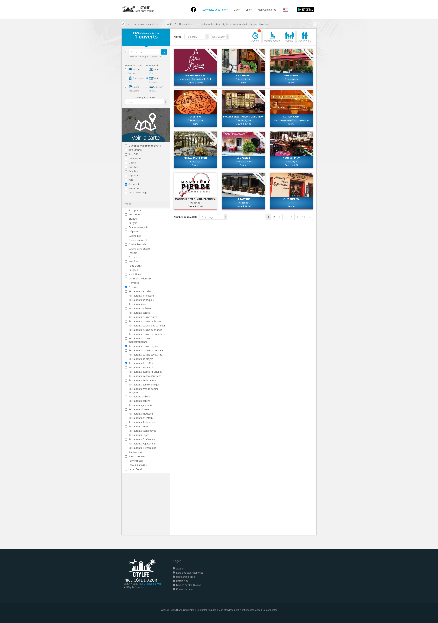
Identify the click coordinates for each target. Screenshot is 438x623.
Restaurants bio (137, 304)
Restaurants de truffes (140, 363)
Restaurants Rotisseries (141, 422)
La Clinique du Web (151, 583)
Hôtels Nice (182, 580)
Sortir (156, 78)
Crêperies (133, 231)
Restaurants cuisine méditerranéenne (139, 340)
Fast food (133, 261)
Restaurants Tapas (138, 435)
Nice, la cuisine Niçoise (188, 585)
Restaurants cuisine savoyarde (145, 354)
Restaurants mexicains (140, 413)
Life (248, 9)
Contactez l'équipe (206, 610)
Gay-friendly (304, 40)
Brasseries (134, 214)
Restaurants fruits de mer (142, 380)
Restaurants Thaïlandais (141, 439)
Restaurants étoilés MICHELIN (145, 371)
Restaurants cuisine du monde (145, 329)
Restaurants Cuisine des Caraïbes (146, 325)
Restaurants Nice (185, 576)
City (236, 9)
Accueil (180, 568)
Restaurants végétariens (141, 443)
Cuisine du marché (138, 240)
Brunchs (133, 218)
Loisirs (135, 87)
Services (136, 69)
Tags (128, 204)
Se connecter (270, 610)
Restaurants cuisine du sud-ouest (146, 334)
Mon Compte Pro (267, 9)
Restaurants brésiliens (140, 308)
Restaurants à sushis (139, 291)
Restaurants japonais (140, 405)
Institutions (134, 274)
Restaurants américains (141, 295)
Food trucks (135, 265)
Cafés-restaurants (138, 227)
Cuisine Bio (134, 235)
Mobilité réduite (272, 40)
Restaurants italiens (139, 400)
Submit (164, 52)
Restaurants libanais (139, 409)
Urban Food (135, 469)
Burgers (132, 223)
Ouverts (255, 36)
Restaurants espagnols (141, 367)
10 (303, 217)
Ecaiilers (132, 252)
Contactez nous (184, 589)
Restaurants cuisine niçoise (143, 346)
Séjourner (158, 87)
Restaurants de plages (140, 358)
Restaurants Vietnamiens (142, 447)
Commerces (138, 78)
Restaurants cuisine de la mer (144, 321)
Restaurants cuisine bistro (142, 317)
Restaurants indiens (139, 396)
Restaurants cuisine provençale (145, 350)
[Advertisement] (145, 510)
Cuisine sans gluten (139, 248)
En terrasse (134, 257)
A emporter (134, 210)
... (286, 217)
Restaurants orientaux (140, 417)
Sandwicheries (136, 452)
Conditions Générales (182, 610)
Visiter (156, 69)
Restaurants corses (139, 312)
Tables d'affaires (137, 465)
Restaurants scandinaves (142, 430)
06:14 (144, 145)
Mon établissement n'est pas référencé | (240, 610)
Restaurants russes (139, 426)
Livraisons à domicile (140, 278)
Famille (289, 40)
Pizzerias (133, 287)
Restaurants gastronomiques (144, 384)
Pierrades (133, 282)
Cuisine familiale (137, 244)
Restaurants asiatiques (141, 299)
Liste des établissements (189, 572)
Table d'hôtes (136, 460)
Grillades (133, 270)
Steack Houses (136, 456)
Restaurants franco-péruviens (144, 376)
